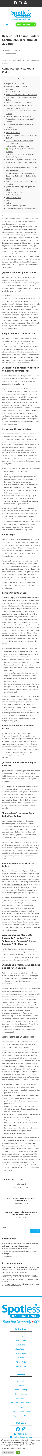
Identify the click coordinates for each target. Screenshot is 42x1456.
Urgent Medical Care (21, 1416)
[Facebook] (15, 2)
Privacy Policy (21, 1362)
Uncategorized (10, 54)
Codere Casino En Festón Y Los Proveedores (21, 154)
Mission (21, 1358)
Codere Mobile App (13, 195)
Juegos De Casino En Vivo (15, 84)
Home (21, 1336)
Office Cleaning (21, 1398)
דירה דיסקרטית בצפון (8, 1272)
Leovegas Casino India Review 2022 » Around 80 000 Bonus (21, 1213)
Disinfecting (21, 1381)
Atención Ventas (12, 130)
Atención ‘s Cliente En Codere (16, 86)
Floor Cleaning (21, 1390)
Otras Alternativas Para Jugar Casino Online (21, 208)
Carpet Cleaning (21, 1394)
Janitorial (21, 1385)
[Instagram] (20, 2)
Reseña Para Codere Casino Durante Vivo (20, 173)
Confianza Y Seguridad (14, 157)
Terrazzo (21, 1407)
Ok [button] (18, 1452)
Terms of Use (21, 1366)
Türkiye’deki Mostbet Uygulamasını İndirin (15, 1246)
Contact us (21, 1345)
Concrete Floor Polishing (21, 1411)
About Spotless (21, 1349)
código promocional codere (16, 884)
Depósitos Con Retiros (14, 192)
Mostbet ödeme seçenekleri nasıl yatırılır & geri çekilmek (20, 1244)
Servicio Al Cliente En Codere (16, 92)
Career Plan (21, 1353)
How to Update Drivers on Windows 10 (27, 1277)
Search (4, 1227)
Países (8, 200)
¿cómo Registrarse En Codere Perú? (18, 116)
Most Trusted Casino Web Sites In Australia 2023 (21, 1199)
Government (21, 1340)
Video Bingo (10, 89)
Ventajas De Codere (13, 133)
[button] (7, 24)
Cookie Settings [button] (8, 1452)
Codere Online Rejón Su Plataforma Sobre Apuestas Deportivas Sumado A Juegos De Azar (21, 162)
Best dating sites (22, 1272)
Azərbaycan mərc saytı (9, 1256)
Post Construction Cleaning (21, 1403)
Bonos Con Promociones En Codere (18, 103)
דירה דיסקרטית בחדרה (9, 1280)
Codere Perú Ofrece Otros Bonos (17, 146)
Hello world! (21, 1184)
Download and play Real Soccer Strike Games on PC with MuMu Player (20, 1268)
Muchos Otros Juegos (13, 198)
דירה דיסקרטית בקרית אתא (10, 1284)
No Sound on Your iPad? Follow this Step (20, 1280)
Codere (8, 203)
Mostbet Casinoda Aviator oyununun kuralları (16, 1249)
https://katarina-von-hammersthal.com (14, 1268)
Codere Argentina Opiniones (16, 206)
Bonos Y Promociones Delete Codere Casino (21, 95)
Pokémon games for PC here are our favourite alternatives (20, 1284)
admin (7, 51)
